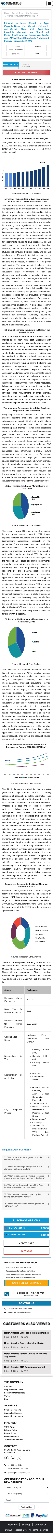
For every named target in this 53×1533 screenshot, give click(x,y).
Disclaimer (12, 1524)
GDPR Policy (9, 1427)
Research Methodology (14, 1393)
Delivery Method (11, 1436)
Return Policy (10, 1433)
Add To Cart (26, 1243)
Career (7, 1396)
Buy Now (26, 1251)
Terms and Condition (13, 1439)
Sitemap (26, 1524)
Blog (6, 1399)
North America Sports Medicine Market (24, 1343)
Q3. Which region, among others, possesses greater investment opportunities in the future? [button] (24, 1177)
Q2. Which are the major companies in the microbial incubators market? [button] (23, 1168)
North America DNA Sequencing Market (24, 1367)
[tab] (26, 1159)
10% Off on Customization (26, 1283)
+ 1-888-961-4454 (16, 1309)
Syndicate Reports (12, 1410)
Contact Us (40, 1524)
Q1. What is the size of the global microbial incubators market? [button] (23, 1159)
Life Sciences (32, 13)
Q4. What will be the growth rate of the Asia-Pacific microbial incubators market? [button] (23, 1186)
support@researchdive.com (19, 1312)
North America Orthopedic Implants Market (26, 1332)
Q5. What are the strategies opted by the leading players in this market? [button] (22, 1196)
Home (6, 13)
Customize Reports (12, 1413)
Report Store (17, 13)
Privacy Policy (10, 1430)
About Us (8, 1386)
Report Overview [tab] (10, 64)
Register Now (26, 1507)
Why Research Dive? (13, 1389)
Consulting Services (13, 1416)
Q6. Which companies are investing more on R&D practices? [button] (24, 1205)
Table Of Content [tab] (26, 65)
